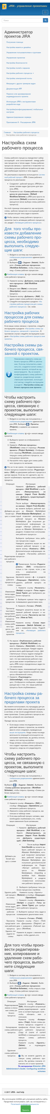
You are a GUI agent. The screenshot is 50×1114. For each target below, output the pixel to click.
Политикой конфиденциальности (25, 1104)
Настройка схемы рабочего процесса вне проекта (28, 386)
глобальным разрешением (21, 257)
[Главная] (4, 7)
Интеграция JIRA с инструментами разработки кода (21, 102)
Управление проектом (15, 57)
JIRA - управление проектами (28, 6)
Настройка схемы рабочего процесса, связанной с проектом (24, 329)
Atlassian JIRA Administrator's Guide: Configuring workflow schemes (26, 1068)
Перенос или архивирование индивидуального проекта (18, 95)
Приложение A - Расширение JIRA (20, 122)
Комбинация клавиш (15, 274)
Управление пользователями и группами (23, 52)
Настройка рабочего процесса (19, 73)
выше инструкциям (18, 732)
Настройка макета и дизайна (18, 47)
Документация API (14, 88)
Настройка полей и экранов (18, 68)
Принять (25, 1110)
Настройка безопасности (16, 62)
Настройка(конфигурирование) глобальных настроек (24, 110)
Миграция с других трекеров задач (21, 83)
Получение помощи (14, 42)
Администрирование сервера (18, 117)
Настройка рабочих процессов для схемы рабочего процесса (26, 304)
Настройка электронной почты (19, 78)
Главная (7, 132)
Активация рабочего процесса (28, 222)
